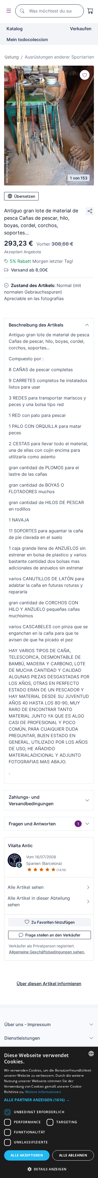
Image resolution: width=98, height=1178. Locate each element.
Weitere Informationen (43, 1092)
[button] (49, 325)
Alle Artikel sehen (26, 887)
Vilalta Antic (20, 845)
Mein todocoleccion (27, 39)
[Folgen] (85, 75)
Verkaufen (80, 28)
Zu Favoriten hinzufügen (53, 922)
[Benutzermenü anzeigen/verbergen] (7, 11)
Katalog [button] (15, 28)
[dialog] (49, 1112)
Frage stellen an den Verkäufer (52, 935)
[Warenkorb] (90, 10)
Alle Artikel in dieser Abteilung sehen (39, 901)
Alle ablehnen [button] (73, 1155)
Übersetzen (24, 196)
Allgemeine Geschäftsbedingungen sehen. (47, 952)
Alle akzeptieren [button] (27, 1155)
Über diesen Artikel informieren (49, 983)
